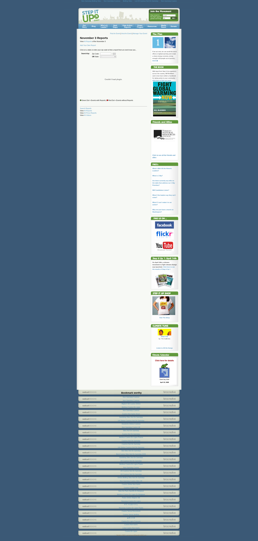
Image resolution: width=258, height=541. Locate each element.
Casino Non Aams (131, 525)
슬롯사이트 (131, 518)
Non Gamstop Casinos (131, 397)
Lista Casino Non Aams (131, 528)
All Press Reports (90, 113)
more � (155, 60)
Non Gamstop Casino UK (131, 427)
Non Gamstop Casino (131, 468)
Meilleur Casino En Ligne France (131, 437)
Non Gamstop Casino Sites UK (131, 481)
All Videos (87, 115)
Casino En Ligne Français (131, 521)
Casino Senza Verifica (131, 515)
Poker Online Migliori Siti (131, 498)
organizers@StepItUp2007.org (136, 535)
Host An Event (126, 33)
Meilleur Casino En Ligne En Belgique (131, 494)
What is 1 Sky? (157, 175)
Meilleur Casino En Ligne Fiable (131, 464)
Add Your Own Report (88, 45)
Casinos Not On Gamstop (131, 441)
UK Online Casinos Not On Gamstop (131, 421)
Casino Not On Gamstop (131, 434)
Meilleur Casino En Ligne (131, 407)
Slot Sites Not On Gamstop (131, 451)
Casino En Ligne (131, 531)
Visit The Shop (164, 317)
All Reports (88, 41)
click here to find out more (161, 80)
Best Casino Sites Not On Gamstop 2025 (131, 454)
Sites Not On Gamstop (131, 431)
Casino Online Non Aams (131, 484)
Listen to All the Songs (164, 348)
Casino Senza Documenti (131, 511)
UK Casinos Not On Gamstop (131, 461)
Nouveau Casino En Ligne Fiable (131, 508)
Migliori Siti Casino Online (131, 404)
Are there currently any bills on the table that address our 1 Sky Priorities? (163, 183)
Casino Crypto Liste (131, 488)
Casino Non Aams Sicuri (131, 414)
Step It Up (164, 336)
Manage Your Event (140, 33)
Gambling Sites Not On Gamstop (131, 417)
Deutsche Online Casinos (131, 424)
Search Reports (85, 108)
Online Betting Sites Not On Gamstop (131, 478)
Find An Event (115, 33)
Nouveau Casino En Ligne (131, 501)
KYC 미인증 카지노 (131, 504)
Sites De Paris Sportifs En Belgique (131, 491)
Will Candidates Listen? (160, 190)
